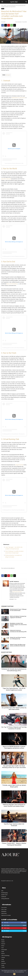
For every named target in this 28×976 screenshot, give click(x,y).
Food (2, 947)
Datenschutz (4, 913)
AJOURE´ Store (4, 894)
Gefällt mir (23, 922)
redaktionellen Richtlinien (17, 591)
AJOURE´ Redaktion (14, 581)
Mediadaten (3, 911)
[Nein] (26, 972)
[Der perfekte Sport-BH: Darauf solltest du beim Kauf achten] (14, 700)
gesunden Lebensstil (6, 178)
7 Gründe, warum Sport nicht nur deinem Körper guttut (14, 786)
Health (2, 951)
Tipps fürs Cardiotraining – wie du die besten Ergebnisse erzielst (14, 689)
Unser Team (4, 909)
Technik (3, 967)
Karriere (3, 953)
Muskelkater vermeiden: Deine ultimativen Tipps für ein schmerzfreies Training (18, 624)
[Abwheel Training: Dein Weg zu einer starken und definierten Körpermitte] (5, 647)
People (2, 965)
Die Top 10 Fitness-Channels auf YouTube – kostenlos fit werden (14, 728)
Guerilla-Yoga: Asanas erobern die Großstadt (14, 824)
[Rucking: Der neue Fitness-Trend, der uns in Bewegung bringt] (5, 640)
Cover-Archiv (4, 907)
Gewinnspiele (4, 949)
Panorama (3, 963)
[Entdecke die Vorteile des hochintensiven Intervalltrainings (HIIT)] (5, 632)
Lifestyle (3, 957)
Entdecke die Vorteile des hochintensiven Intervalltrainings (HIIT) (14, 669)
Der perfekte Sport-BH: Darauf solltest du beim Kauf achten (14, 708)
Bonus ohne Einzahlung (12, 283)
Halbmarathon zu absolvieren (18, 97)
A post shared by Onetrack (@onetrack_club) (14, 163)
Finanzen (3, 943)
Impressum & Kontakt (6, 915)
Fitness (5, 5)
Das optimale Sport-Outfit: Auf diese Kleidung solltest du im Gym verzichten (14, 766)
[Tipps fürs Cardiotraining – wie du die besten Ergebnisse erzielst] (14, 680)
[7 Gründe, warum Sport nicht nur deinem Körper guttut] (14, 777)
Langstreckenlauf (19, 464)
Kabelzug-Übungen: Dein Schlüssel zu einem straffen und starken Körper (14, 805)
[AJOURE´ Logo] (14, 1)
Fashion (3, 941)
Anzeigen (8, 74)
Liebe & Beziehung (5, 955)
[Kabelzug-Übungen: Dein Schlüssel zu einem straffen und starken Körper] (14, 796)
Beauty (2, 939)
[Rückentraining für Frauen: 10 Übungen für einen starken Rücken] (5, 611)
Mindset (3, 961)
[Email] (14, 25)
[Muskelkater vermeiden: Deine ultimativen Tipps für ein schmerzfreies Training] (5, 625)
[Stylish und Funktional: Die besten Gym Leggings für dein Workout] (5, 618)
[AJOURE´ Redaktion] (6, 590)
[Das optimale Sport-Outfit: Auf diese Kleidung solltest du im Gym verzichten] (14, 758)
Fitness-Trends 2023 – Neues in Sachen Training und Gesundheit (14, 844)
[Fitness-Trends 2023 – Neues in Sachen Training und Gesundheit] (14, 835)
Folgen (24, 925)
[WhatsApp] (11, 25)
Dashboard (3, 896)
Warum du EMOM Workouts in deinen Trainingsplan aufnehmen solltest (14, 747)
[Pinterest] (8, 25)
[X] (5, 25)
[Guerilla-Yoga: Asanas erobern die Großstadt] (14, 816)
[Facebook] (2, 25)
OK (14, 974)
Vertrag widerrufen (5, 898)
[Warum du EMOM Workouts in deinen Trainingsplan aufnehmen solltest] (14, 738)
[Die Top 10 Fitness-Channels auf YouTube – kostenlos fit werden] (14, 719)
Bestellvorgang (4, 892)
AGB (2, 890)
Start (2, 5)
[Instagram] (12, 599)
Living (2, 959)
